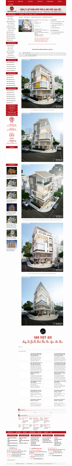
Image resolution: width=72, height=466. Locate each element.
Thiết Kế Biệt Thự (10, 16)
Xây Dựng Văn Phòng (11, 98)
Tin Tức (11, 110)
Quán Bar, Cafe (10, 40)
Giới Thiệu (21, 14)
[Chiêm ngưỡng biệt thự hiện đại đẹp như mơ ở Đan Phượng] (25, 376)
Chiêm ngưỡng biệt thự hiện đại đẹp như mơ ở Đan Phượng (35, 372)
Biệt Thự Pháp (10, 18)
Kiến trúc (20, 1)
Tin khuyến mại (12, 107)
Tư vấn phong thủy (47, 437)
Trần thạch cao (58, 442)
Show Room (50, 1)
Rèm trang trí (57, 445)
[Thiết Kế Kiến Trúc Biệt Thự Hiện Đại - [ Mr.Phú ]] (48, 394)
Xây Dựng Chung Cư (11, 94)
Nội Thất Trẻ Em (10, 32)
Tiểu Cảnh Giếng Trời (11, 70)
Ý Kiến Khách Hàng (12, 112)
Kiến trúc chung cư (24, 443)
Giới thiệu (18, 432)
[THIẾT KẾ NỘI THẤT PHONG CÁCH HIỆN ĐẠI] (25, 385)
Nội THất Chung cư (11, 79)
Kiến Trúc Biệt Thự (10, 45)
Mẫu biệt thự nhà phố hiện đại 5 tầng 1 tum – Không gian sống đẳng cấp (11, 213)
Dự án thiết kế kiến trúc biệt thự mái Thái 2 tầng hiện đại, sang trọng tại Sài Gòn (59, 354)
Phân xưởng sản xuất (47, 442)
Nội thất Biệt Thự (10, 75)
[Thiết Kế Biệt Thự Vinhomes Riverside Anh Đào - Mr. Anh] (25, 394)
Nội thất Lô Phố (10, 77)
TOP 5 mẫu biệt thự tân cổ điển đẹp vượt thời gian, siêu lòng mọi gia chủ (12, 176)
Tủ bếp (56, 437)
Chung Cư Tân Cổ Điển (12, 28)
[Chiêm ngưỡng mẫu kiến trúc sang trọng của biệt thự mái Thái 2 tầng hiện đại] (25, 358)
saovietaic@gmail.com (58, 23)
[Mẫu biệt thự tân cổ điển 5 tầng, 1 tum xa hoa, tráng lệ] (12, 233)
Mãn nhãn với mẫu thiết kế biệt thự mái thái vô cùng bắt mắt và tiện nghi (59, 372)
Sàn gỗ (56, 440)
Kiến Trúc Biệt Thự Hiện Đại (31, 55)
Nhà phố (30, 1)
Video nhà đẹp (46, 439)
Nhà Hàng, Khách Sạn (11, 38)
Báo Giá (30, 14)
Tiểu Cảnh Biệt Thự (11, 62)
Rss (51, 432)
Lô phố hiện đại (34, 439)
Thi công (10, 4)
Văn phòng (33, 442)
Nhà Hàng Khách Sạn (11, 57)
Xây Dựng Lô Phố (10, 92)
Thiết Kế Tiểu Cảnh (12, 60)
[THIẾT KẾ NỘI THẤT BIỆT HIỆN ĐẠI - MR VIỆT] (48, 385)
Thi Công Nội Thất (12, 73)
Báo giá (40, 432)
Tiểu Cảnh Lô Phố (10, 64)
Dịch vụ (25, 432)
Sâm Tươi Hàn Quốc (39, 463)
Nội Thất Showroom (11, 34)
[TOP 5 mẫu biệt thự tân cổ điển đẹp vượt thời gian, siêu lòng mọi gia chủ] (12, 170)
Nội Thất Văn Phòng (11, 36)
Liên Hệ (35, 14)
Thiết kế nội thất (12, 14)
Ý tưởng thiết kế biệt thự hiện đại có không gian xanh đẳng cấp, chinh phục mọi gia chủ (60, 363)
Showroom (33, 443)
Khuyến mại (32, 432)
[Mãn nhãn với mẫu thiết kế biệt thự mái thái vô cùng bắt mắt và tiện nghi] (48, 376)
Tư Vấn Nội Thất (11, 105)
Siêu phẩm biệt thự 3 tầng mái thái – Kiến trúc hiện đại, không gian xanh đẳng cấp (36, 363)
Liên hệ (60, 1)
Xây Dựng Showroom (11, 96)
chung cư (40, 1)
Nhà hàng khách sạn (35, 445)
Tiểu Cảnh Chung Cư (11, 66)
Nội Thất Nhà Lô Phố (11, 21)
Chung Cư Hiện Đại (11, 30)
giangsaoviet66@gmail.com (59, 32)
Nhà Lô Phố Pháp (11, 23)
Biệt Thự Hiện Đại (11, 19)
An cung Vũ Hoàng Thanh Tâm (47, 463)
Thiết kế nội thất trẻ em (12, 445)
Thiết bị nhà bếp (58, 439)
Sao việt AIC (11, 1)
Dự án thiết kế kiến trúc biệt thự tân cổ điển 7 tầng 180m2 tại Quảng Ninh (11, 249)
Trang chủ (10, 432)
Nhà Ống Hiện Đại (11, 55)
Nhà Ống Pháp (10, 53)
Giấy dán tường (58, 443)
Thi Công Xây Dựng (12, 88)
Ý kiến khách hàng (47, 440)
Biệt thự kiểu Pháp (35, 437)
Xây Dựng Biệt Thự (10, 90)
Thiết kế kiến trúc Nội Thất (20, 463)
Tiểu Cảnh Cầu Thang (11, 68)
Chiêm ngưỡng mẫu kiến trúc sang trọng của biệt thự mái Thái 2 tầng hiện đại (36, 354)
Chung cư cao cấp (35, 440)
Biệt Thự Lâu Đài (11, 46)
